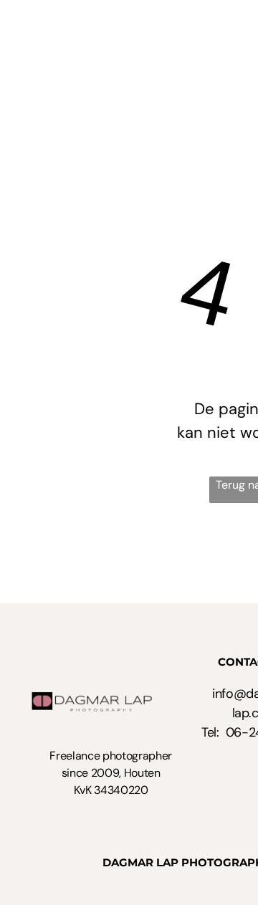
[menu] (236, 22)
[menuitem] (161, 18)
